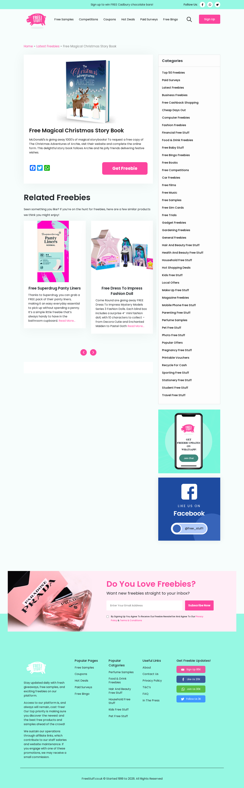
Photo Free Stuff (173, 335)
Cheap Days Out (174, 110)
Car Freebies (171, 178)
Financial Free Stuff (175, 133)
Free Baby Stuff (173, 148)
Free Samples (64, 19)
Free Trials (169, 215)
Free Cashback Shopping (180, 103)
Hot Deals (128, 19)
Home (28, 46)
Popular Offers (172, 343)
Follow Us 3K (193, 699)
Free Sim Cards (173, 208)
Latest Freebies (47, 46)
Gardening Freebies (176, 230)
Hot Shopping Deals (176, 268)
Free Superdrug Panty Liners (55, 288)
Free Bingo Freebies (176, 155)
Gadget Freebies (174, 223)
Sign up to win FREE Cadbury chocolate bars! (122, 5)
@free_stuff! (194, 528)
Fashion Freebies (174, 125)
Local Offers (170, 283)
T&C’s (147, 687)
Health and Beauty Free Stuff (182, 253)
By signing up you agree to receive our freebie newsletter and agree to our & (157, 618)
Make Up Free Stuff (175, 290)
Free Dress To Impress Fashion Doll (122, 291)
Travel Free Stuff (173, 395)
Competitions (88, 19)
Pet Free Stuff (171, 328)
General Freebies (174, 238)
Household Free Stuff (177, 260)
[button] (93, 352)
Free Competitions (175, 170)
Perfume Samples (174, 320)
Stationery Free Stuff (177, 380)
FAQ (145, 694)
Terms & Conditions (131, 620)
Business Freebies (175, 95)
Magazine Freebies (175, 298)
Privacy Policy (152, 681)
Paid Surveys (149, 19)
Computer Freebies (176, 118)
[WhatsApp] (210, 4)
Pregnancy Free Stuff (177, 350)
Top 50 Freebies (173, 73)
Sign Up (209, 19)
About (147, 668)
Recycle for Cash (174, 365)
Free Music (169, 193)
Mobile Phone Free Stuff (179, 305)
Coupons (109, 19)
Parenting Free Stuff (176, 313)
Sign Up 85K (193, 669)
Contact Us (150, 674)
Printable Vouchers (175, 358)
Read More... (67, 321)
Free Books (170, 163)
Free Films (169, 185)
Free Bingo (170, 19)
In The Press (151, 700)
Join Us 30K (193, 689)
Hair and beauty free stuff (181, 245)
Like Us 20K (193, 679)
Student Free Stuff (175, 388)
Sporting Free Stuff (175, 373)
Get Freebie (124, 168)
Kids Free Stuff (172, 275)
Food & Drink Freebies (177, 140)
